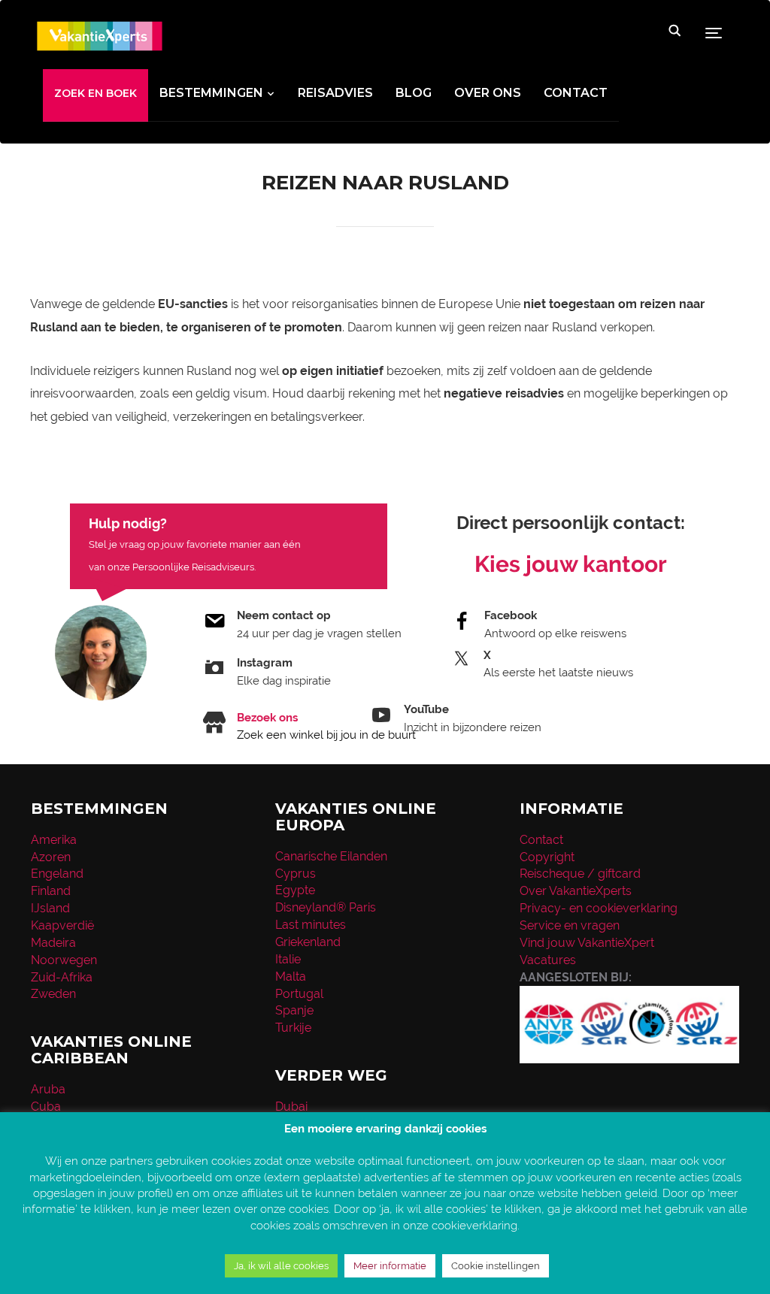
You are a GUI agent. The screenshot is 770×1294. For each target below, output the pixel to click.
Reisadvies (335, 93)
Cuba (46, 1106)
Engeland (57, 873)
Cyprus (295, 873)
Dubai (291, 1106)
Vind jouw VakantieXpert (587, 943)
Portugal (299, 994)
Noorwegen (64, 960)
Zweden (53, 994)
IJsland (50, 908)
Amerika (54, 840)
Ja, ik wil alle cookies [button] (281, 1265)
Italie (288, 959)
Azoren (51, 857)
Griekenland (308, 942)
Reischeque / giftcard (580, 873)
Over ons (487, 93)
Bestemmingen (211, 93)
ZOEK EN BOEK (95, 93)
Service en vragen (570, 925)
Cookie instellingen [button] (495, 1265)
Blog (414, 93)
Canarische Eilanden (331, 856)
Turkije (293, 1027)
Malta (290, 976)
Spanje (294, 1010)
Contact (576, 93)
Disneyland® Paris (325, 907)
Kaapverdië (62, 925)
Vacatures (548, 960)
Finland (51, 891)
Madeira (53, 943)
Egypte (295, 890)
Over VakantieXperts (576, 891)
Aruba (48, 1089)
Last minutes (310, 925)
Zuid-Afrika (61, 977)
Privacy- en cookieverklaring (599, 908)
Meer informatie (389, 1265)
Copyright (547, 857)
